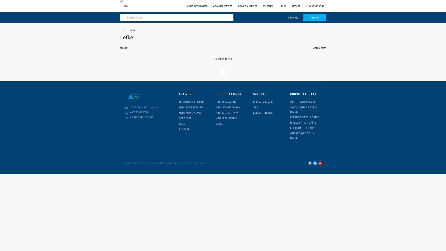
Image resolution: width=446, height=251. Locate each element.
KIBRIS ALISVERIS (226, 118)
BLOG (283, 6)
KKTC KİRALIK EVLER (247, 6)
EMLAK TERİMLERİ (264, 113)
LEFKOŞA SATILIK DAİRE (304, 117)
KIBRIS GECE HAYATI (228, 113)
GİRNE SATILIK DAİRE (303, 102)
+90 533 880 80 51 (315, 6)
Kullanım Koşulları (264, 102)
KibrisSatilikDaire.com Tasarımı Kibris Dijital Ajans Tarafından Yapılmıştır (165, 163)
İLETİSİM (296, 6)
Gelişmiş (292, 17)
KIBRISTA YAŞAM (226, 102)
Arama (314, 17)
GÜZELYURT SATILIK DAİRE (302, 135)
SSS (255, 107)
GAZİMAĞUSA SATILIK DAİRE (303, 109)
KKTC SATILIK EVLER (222, 6)
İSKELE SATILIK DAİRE (303, 122)
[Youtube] (320, 163)
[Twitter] (315, 163)
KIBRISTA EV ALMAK (228, 107)
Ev (125, 30)
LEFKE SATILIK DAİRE (302, 128)
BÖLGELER (268, 6)
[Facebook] (310, 163)
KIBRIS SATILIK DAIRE (197, 6)
